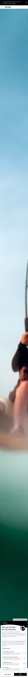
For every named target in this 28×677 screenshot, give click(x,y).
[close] (26, 2)
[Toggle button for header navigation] (2, 7)
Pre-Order (13, 3)
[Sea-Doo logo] (8, 7)
